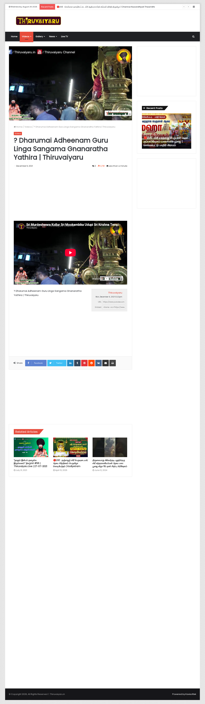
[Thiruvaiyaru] (38, 20)
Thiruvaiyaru (115, 292)
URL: (100, 302)
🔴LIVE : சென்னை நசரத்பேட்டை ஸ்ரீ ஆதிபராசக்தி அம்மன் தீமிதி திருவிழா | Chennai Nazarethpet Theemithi (106, 6)
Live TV (64, 36)
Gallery (39, 36)
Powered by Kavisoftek (184, 694)
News (52, 36)
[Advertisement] (134, 20)
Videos (25, 36)
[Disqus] (70, 525)
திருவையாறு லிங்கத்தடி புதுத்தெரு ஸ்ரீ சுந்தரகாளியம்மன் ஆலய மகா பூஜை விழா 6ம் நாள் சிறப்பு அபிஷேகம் (110, 463)
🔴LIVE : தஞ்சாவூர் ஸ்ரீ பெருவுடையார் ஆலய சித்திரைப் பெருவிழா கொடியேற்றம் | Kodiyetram (70, 463)
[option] (166, 131)
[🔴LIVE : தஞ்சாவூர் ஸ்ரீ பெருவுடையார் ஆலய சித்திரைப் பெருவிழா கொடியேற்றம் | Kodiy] (70, 447)
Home (14, 36)
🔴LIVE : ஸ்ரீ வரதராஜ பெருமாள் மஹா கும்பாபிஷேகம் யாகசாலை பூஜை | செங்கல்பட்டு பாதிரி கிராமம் (166, 141)
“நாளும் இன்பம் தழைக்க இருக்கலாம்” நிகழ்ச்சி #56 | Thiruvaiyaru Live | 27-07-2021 (30, 463)
